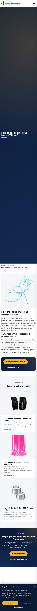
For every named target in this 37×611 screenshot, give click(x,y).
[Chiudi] (34, 586)
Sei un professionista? (18, 559)
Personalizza (18, 608)
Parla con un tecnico (12, 367)
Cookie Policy (10, 597)
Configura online (18, 554)
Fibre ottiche (10, 265)
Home (3, 265)
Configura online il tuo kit (15, 362)
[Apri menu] (34, 3)
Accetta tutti (10, 603)
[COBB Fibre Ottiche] (11, 3)
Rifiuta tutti (27, 603)
